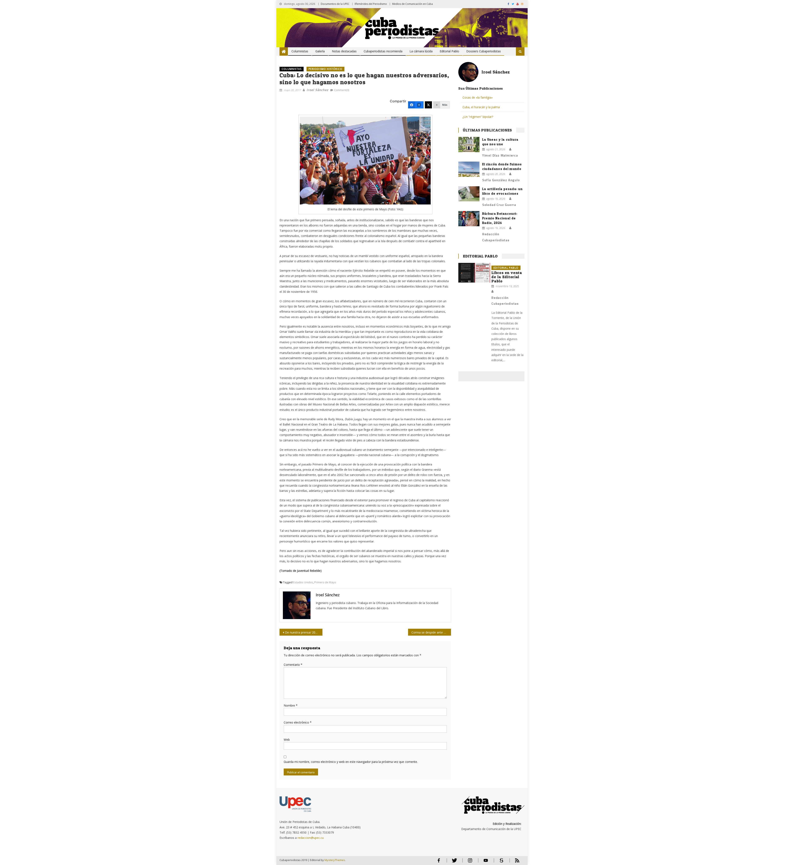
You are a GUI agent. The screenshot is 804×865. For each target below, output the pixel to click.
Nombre (291, 705)
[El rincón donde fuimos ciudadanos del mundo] (468, 169)
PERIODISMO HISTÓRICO (325, 69)
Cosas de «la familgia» (478, 97)
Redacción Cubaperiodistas (495, 237)
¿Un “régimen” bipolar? (478, 117)
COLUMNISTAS (292, 69)
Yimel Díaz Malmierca (500, 155)
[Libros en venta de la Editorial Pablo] (474, 273)
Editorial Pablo (449, 51)
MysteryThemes (335, 860)
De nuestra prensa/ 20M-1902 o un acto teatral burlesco (303, 632)
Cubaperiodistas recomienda (383, 51)
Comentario (293, 665)
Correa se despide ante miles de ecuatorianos (431, 632)
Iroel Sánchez (317, 89)
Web (287, 740)
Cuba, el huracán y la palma (481, 107)
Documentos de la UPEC (335, 4)
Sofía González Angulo (501, 180)
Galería (320, 51)
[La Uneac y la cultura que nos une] (468, 144)
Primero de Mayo (325, 582)
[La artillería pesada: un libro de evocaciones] (468, 193)
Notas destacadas (344, 51)
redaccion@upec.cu (311, 838)
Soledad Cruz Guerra (499, 204)
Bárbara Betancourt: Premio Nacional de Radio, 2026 (500, 218)
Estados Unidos (303, 582)
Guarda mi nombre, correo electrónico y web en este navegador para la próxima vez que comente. (351, 762)
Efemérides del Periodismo (371, 4)
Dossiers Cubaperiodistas (483, 51)
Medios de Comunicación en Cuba (412, 4)
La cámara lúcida (421, 51)
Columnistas (299, 51)
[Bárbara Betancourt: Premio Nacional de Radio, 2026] (468, 218)
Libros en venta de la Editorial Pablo (506, 276)
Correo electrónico (298, 722)
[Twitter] (428, 104)
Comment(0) (341, 90)
